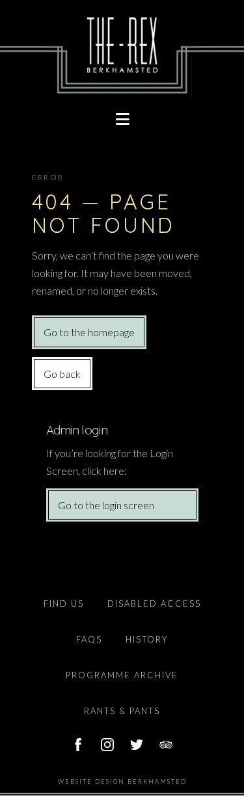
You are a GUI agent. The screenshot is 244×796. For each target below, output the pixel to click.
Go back (62, 373)
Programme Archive (122, 675)
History (147, 639)
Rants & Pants (122, 711)
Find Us (64, 603)
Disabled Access (154, 603)
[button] (122, 119)
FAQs (89, 639)
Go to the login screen (106, 505)
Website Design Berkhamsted (122, 781)
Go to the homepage (89, 332)
